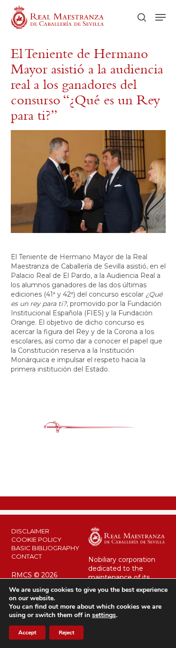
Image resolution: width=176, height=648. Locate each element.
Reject (66, 632)
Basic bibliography (45, 548)
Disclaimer (30, 531)
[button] (160, 17)
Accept (27, 632)
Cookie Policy (36, 539)
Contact (26, 556)
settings (104, 615)
